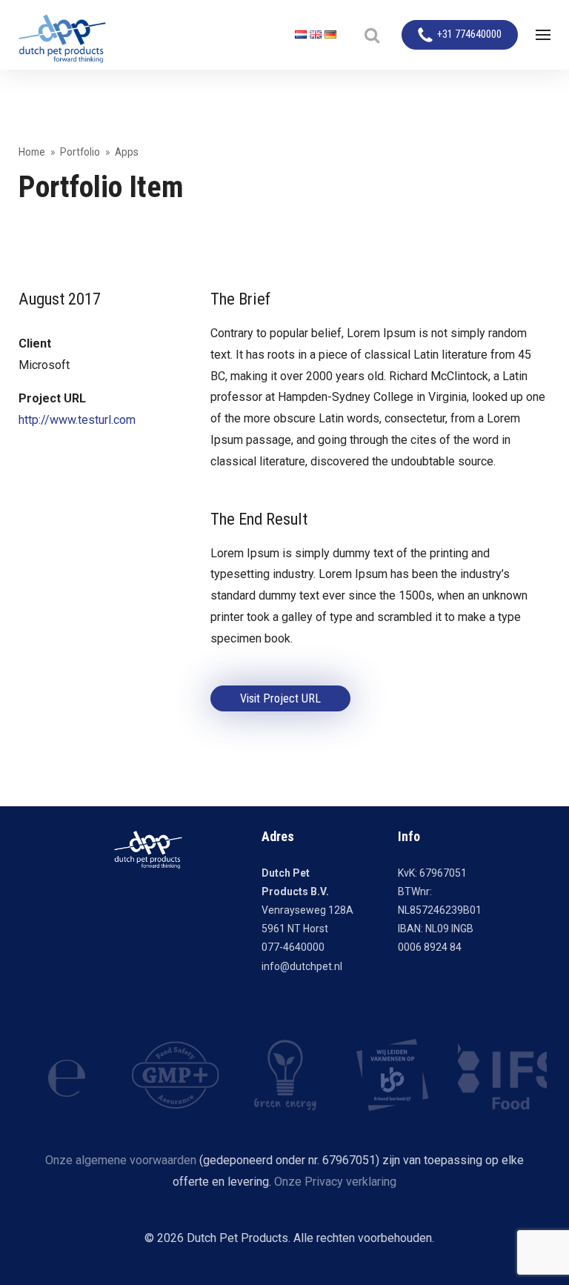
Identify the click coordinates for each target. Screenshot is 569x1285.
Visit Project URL (280, 698)
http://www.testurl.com (77, 420)
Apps (127, 152)
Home (32, 152)
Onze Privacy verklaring (335, 1182)
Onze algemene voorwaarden (120, 1160)
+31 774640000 (469, 34)
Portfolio (80, 152)
